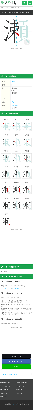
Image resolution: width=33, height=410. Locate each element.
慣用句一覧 (19, 389)
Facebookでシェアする (16, 361)
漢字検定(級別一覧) (5, 386)
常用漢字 (14, 105)
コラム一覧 (19, 393)
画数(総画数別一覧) (5, 382)
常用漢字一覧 (20, 386)
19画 (13, 81)
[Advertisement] (16, 61)
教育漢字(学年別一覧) (22, 382)
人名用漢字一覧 (4, 389)
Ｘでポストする (16, 356)
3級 (12, 102)
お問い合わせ (3, 396)
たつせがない (16, 288)
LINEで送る (16, 366)
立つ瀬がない (5, 288)
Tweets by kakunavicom (10, 374)
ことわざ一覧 (3, 393)
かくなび (14, 404)
